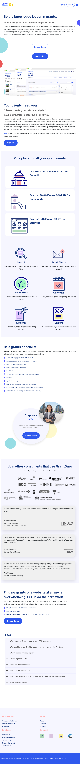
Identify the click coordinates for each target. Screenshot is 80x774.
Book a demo (40, 47)
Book (6, 133)
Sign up (62, 5)
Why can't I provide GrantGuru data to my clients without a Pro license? (37, 647)
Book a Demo (13, 621)
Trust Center (6, 746)
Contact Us (6, 735)
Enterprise (5, 726)
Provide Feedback (8, 737)
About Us (43, 726)
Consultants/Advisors (9, 721)
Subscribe (40, 56)
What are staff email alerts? (20, 665)
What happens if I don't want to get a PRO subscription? (31, 641)
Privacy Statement (8, 743)
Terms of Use (7, 740)
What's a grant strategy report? (22, 653)
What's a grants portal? (19, 659)
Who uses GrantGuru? (18, 682)
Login (70, 5)
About (42, 721)
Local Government (8, 724)
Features (43, 724)
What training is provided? (20, 670)
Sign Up (10, 143)
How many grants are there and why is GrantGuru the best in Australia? (37, 676)
